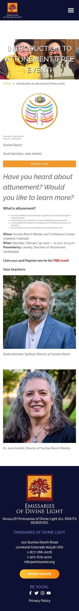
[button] (71, 10)
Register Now (39, 163)
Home (7, 83)
